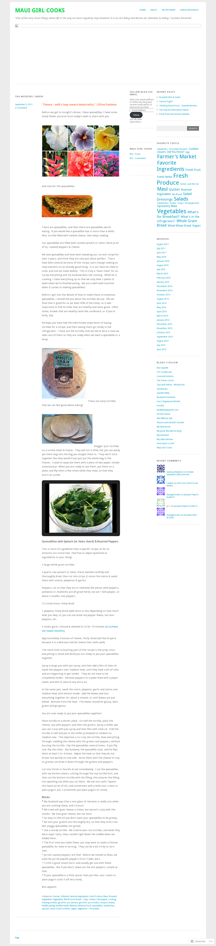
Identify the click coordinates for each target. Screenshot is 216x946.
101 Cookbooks (164, 372)
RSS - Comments (138, 158)
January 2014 (163, 320)
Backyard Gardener (166, 397)
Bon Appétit (162, 367)
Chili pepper (101, 899)
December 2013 (164, 324)
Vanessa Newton (175, 472)
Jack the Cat (193, 184)
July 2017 (161, 248)
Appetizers (162, 149)
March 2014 (162, 315)
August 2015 (163, 265)
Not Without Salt (164, 418)
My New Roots (164, 426)
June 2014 (161, 303)
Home (143, 10)
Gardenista (162, 389)
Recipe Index (168, 10)
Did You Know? (175, 151)
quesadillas (97, 905)
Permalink (94, 909)
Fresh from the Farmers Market (174, 114)
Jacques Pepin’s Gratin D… (186, 506)
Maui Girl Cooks (40, 10)
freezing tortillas (49, 902)
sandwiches (108, 905)
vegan (73, 909)
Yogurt (196, 225)
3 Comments (21, 108)
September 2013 (165, 336)
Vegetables (58, 899)
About (153, 10)
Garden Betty (163, 393)
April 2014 (162, 311)
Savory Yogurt (166, 101)
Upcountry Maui (167, 206)
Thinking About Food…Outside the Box (178, 105)
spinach (45, 909)
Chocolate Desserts (178, 149)
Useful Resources (189, 10)
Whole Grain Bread (72, 899)
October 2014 (163, 294)
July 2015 (161, 269)
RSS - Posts (135, 154)
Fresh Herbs (164, 176)
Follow (136, 115)
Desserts (161, 152)
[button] (55, 138)
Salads (181, 199)
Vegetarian (82, 909)
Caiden (170, 483)
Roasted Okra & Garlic (170, 97)
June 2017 (161, 252)
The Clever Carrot (165, 380)
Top (17, 937)
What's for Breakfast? (178, 214)
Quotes (174, 189)
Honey (183, 184)
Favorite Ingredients (79, 896)
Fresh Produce (95, 896)
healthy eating (48, 905)
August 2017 (163, 244)
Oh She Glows (163, 414)
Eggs (187, 152)
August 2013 (163, 341)
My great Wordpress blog (169, 431)
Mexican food (84, 905)
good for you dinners (68, 902)
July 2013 (161, 345)
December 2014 (164, 286)
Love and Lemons (165, 376)
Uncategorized (192, 203)
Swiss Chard (56, 909)
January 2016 (163, 261)
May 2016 (161, 257)
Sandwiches (163, 203)
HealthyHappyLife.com (167, 410)
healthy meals (62, 905)
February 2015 (164, 278)
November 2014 (164, 290)
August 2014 (163, 299)
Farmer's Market (61, 896)
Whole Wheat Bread (179, 225)
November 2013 (164, 328)
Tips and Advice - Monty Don (171, 384)
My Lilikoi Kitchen (165, 439)
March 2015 (162, 273)
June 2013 (161, 349)
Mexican (73, 905)
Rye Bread (177, 194)
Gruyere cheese (107, 902)
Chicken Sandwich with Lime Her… (180, 473)
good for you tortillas (89, 902)
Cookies (194, 148)
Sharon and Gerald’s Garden (170, 422)
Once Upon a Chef (165, 443)
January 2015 (163, 282)
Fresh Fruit (193, 170)
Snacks (173, 203)
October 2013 (163, 332)
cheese (92, 899)
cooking (112, 899)
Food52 (160, 405)
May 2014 (161, 307)
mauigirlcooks (173, 494)
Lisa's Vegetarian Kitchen (168, 401)
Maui (105, 896)
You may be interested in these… (175, 110)
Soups (181, 203)
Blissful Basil (163, 435)
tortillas (66, 909)
